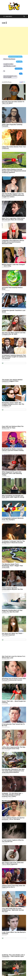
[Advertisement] (14, 41)
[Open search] (24, 16)
